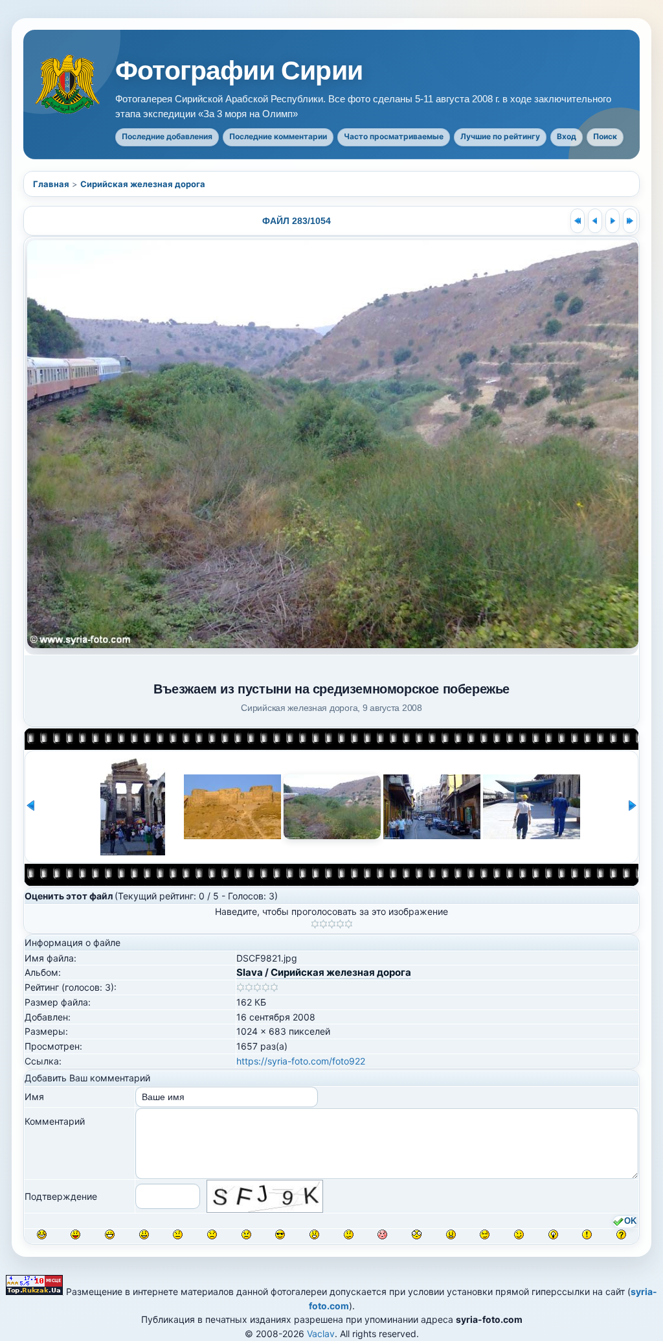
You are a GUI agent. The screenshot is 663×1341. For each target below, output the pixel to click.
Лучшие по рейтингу (500, 136)
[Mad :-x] (451, 1234)
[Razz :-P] (75, 1234)
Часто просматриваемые (394, 136)
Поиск (605, 136)
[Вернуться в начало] (577, 220)
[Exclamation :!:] (587, 1234)
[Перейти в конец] (630, 220)
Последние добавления (167, 136)
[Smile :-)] (144, 1234)
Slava (249, 972)
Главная (51, 184)
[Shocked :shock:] (416, 1234)
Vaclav (321, 1333)
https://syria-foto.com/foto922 (300, 1060)
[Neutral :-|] (178, 1234)
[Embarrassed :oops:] (382, 1234)
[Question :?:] (621, 1234)
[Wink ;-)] (519, 1234)
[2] (323, 924)
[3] (332, 924)
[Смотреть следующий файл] (612, 220)
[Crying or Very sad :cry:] (246, 1234)
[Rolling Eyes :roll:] (484, 1234)
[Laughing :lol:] (42, 1234)
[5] (348, 924)
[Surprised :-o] (314, 1234)
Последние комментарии (278, 136)
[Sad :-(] (212, 1234)
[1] (315, 924)
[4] (340, 924)
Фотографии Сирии (239, 71)
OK (630, 1221)
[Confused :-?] (349, 1234)
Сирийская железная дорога (142, 184)
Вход (566, 136)
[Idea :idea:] (553, 1234)
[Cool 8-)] (280, 1234)
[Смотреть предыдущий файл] (595, 220)
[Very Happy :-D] (110, 1234)
